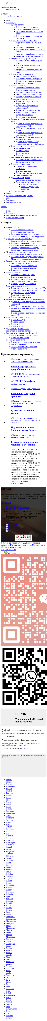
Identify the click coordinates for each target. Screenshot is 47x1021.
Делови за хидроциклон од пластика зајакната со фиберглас (30, 143)
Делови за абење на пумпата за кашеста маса (25, 299)
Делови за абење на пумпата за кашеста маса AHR (29, 125)
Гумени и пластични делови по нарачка (23, 261)
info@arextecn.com (14, 16)
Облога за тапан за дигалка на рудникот (28, 236)
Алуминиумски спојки (21, 191)
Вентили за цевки (23, 171)
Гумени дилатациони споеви (28, 97)
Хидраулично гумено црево (28, 110)
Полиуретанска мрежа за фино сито (26, 254)
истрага (14, 483)
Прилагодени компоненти (22, 74)
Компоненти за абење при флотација (26, 157)
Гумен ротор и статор (25, 162)
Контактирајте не (13, 202)
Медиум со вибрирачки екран (23, 58)
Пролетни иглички (29, 184)
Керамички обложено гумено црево (26, 241)
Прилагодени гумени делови (28, 81)
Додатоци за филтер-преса (27, 182)
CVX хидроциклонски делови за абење (28, 306)
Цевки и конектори (19, 85)
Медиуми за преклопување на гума (26, 259)
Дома (8, 20)
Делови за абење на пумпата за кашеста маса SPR (29, 138)
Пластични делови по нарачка (29, 79)
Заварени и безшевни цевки (28, 88)
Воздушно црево (23, 148)
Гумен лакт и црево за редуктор (29, 56)
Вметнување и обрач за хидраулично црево (26, 113)
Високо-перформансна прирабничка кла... (23, 367)
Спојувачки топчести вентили (29, 173)
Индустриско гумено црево (22, 146)
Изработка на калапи (25, 83)
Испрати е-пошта (8, 550)
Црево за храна (22, 153)
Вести (8, 193)
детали (20, 483)
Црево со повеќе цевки (26, 117)
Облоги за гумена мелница (27, 29)
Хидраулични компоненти (22, 99)
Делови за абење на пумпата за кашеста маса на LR (29, 134)
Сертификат (11, 200)
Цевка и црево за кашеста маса (24, 40)
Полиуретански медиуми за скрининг (27, 257)
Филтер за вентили (24, 175)
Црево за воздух (18, 320)
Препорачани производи (20, 545)
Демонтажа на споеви (25, 90)
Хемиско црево (22, 151)
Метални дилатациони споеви (29, 94)
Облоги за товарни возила (27, 27)
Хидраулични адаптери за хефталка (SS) (27, 107)
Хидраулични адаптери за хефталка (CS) (27, 102)
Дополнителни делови (20, 178)
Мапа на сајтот (38, 545)
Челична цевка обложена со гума (30, 54)
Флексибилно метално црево (28, 92)
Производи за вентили (20, 164)
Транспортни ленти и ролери (28, 180)
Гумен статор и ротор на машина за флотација (24, 443)
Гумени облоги (17, 25)
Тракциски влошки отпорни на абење (27, 234)
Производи (11, 22)
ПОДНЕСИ (6, 503)
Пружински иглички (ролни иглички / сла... (23, 428)
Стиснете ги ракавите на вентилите (26, 342)
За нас (8, 198)
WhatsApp (11, 553)
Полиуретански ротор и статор (29, 160)
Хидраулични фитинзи (21, 295)
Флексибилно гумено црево (28, 47)
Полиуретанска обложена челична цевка (28, 245)
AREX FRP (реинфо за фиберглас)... (23, 382)
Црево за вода (22, 155)
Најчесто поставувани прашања (19, 196)
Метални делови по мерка (27, 76)
